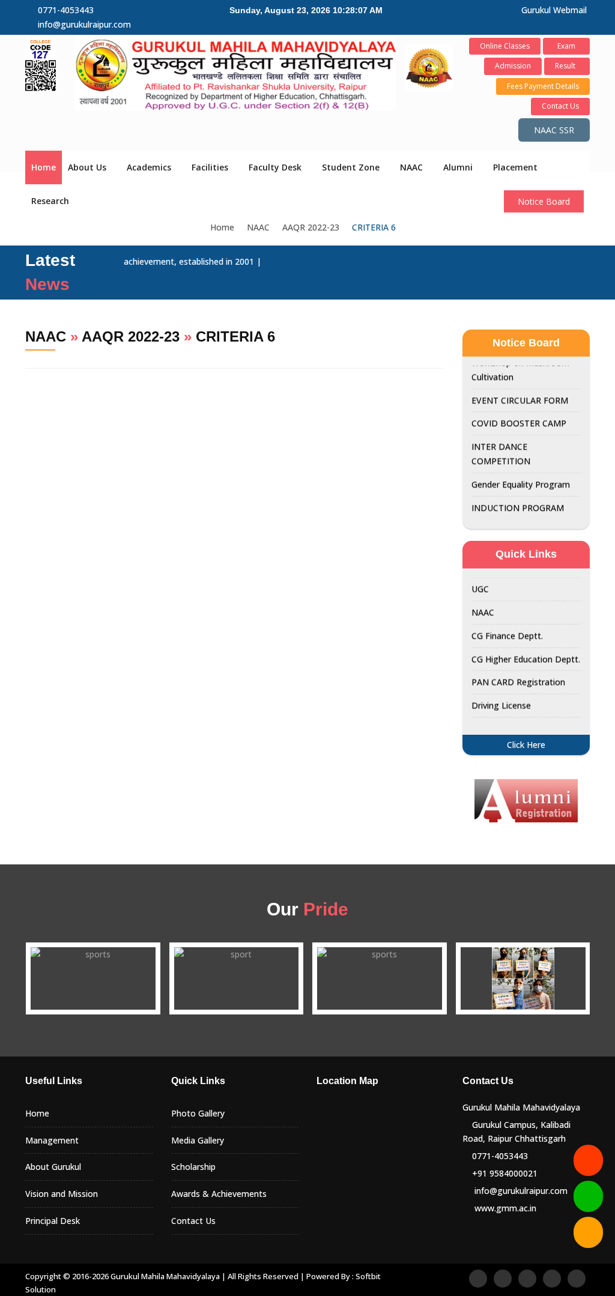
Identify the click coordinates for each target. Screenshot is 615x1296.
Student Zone (351, 167)
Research (50, 200)
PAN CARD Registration (518, 665)
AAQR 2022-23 (310, 227)
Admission (513, 66)
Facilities (210, 167)
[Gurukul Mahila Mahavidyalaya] (235, 73)
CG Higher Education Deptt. (525, 642)
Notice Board (544, 201)
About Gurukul (53, 1166)
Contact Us (560, 106)
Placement (515, 167)
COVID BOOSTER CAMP (518, 407)
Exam (566, 46)
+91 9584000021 (505, 1173)
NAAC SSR (554, 130)
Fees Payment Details (543, 86)
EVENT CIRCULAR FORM (519, 384)
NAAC (411, 167)
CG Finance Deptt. (507, 619)
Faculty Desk (275, 167)
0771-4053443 (66, 10)
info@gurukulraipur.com (84, 24)
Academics (149, 167)
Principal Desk (52, 1220)
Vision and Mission (61, 1193)
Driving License (501, 689)
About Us (87, 167)
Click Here (526, 744)
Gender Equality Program (520, 468)
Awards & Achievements (219, 1193)
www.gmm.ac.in (505, 1208)
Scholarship (193, 1166)
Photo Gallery (198, 1113)
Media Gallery (197, 1140)
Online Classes (505, 46)
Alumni (458, 167)
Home (43, 167)
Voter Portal (495, 712)
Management (52, 1140)
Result (567, 66)
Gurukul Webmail (554, 10)
